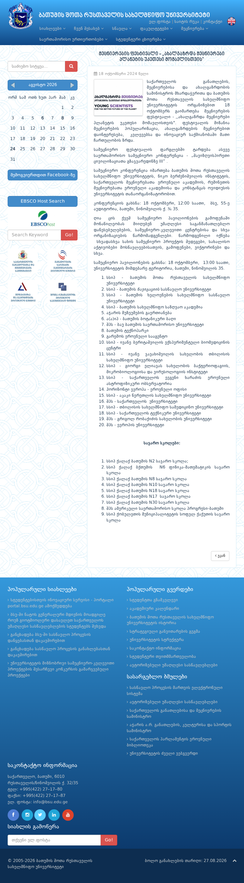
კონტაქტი (212, 22)
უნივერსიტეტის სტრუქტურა (157, 640)
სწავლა (120, 29)
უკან (220, 556)
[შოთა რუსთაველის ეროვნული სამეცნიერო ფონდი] (62, 292)
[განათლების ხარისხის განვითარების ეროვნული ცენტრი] (62, 260)
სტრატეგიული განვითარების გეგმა (165, 632)
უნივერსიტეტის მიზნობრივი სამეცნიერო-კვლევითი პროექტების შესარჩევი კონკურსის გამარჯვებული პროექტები (61, 669)
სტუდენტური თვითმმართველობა (163, 657)
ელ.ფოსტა (160, 22)
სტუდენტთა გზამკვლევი (154, 600)
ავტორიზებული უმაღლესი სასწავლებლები (174, 665)
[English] (230, 22)
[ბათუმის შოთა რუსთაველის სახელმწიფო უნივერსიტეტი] (20, 17)
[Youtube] (68, 815)
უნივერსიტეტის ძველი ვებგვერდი (164, 754)
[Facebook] (13, 815)
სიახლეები (51, 29)
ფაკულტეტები (155, 29)
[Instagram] (27, 815)
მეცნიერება (193, 29)
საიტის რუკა (186, 22)
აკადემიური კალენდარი (154, 609)
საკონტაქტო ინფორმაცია (155, 648)
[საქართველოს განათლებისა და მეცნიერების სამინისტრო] (23, 260)
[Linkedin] (54, 815)
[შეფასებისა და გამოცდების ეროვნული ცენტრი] (23, 292)
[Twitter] (40, 815)
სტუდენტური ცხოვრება (139, 39)
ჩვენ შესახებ (87, 29)
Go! (69, 235)
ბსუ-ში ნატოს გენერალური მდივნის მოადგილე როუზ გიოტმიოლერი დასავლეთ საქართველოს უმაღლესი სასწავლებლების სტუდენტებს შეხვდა (57, 621)
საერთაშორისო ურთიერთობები (72, 39)
